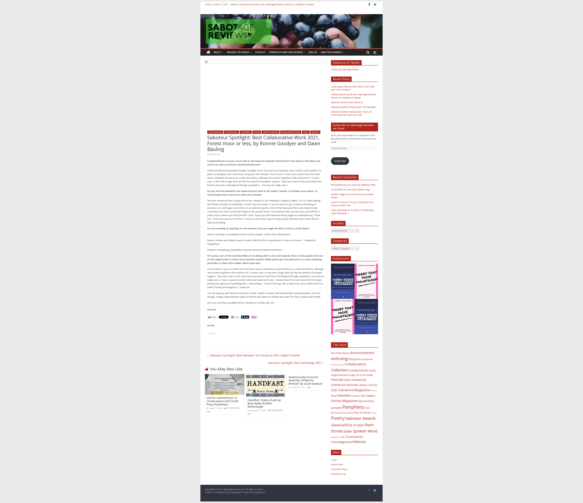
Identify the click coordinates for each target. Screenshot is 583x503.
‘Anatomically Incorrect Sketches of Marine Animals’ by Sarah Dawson (305, 380)
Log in (334, 459)
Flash (347, 380)
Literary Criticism (367, 385)
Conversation (358, 370)
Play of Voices (362, 412)
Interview (352, 385)
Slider (305, 132)
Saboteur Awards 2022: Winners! (347, 102)
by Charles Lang (358, 189)
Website (315, 132)
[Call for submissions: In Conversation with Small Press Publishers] (224, 376)
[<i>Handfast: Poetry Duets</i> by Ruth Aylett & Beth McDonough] (265, 376)
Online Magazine (344, 400)
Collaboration (231, 132)
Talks (342, 437)
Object (371, 395)
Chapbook (367, 359)
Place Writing (347, 413)
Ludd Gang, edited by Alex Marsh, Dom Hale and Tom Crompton (270, 4)
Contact (260, 52)
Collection (339, 370)
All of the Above (340, 353)
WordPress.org (338, 473)
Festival (337, 379)
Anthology (340, 358)
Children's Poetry (337, 365)
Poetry (256, 132)
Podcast (374, 413)
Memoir (373, 391)
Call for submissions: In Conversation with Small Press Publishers (222, 401)
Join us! (313, 52)
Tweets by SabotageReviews (345, 69)
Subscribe (340, 161)
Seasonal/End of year (291, 132)
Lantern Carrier (338, 202)
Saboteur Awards (331, 52)
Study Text (335, 437)
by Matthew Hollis (363, 184)
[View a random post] (374, 52)
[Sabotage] (291, 31)
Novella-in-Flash (358, 395)
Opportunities (366, 401)
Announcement (215, 132)
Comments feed (339, 469)
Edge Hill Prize (358, 374)
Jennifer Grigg (337, 194)
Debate (372, 370)
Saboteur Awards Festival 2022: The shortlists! (353, 107)
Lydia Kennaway (339, 210)
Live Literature (342, 390)
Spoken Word (365, 431)
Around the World (238, 52)
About (217, 52)
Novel (334, 395)
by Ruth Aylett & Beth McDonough (264, 403)
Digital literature (340, 375)
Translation (354, 436)
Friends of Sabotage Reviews (286, 52)
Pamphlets (245, 132)
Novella (344, 395)
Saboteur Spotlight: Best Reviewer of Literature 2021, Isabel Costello (253, 355)
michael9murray (339, 184)
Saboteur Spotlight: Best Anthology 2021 (296, 363)
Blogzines (355, 359)
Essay (369, 375)
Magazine (362, 390)
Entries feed (337, 464)
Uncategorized (342, 442)
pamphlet (336, 407)
